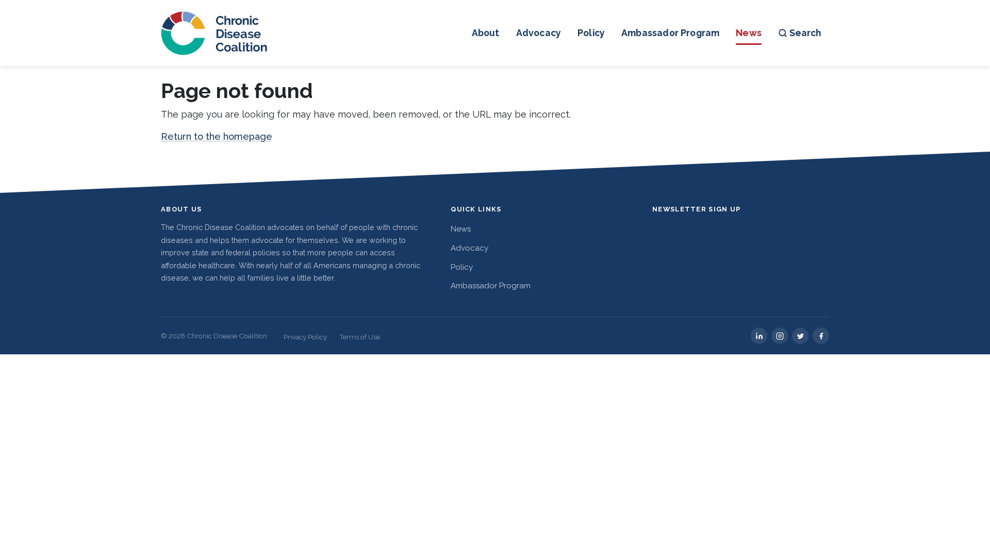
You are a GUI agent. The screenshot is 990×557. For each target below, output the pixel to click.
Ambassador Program (670, 32)
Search (805, 32)
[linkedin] (759, 335)
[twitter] (800, 335)
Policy (591, 32)
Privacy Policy (305, 337)
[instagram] (779, 335)
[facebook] (821, 335)
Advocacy (538, 32)
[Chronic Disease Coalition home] (215, 33)
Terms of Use (359, 337)
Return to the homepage (216, 136)
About (486, 32)
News (749, 32)
